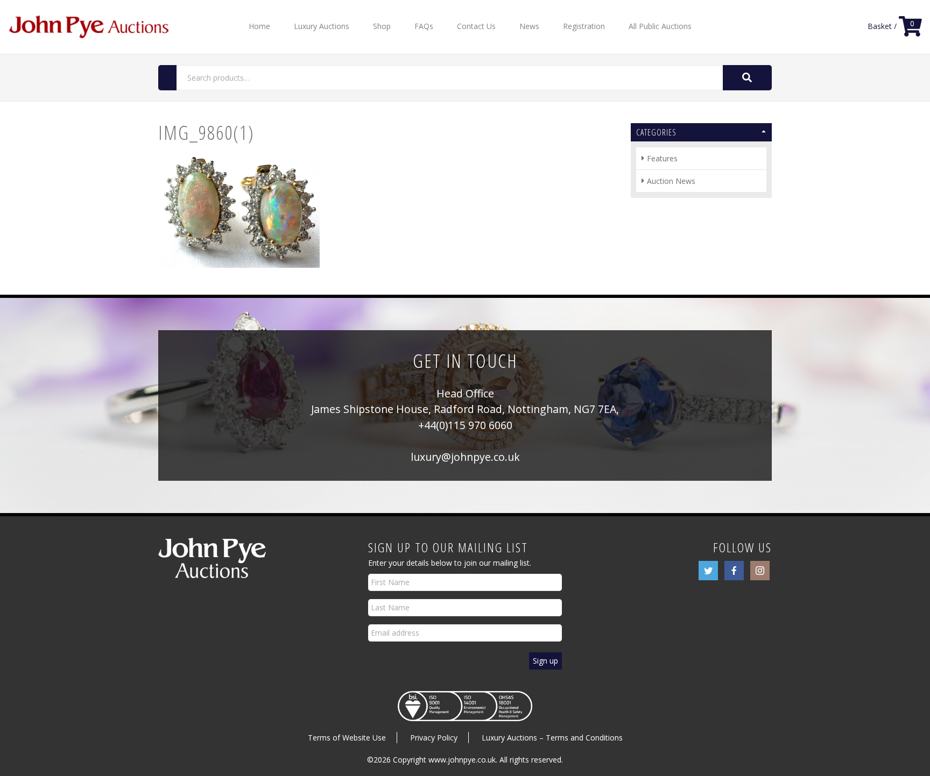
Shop (382, 26)
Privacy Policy (433, 737)
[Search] (747, 77)
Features (662, 158)
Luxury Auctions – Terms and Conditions (552, 737)
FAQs (423, 26)
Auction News (671, 181)
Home (259, 26)
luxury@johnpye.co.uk (465, 457)
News (529, 26)
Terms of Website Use (347, 737)
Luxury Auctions (321, 26)
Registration (584, 26)
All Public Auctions (660, 26)
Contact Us (476, 26)
